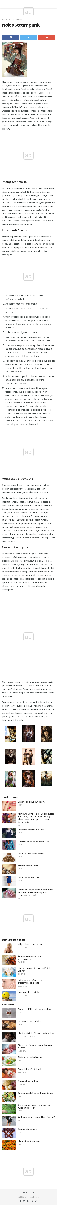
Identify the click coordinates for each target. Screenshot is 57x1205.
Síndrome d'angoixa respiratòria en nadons (35, 1046)
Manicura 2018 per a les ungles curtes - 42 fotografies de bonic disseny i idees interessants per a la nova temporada (36, 818)
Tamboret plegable (27, 1129)
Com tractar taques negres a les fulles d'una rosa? (34, 1106)
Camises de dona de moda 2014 (33, 841)
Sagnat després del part (29, 1069)
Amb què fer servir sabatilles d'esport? (36, 1117)
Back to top (28, 1192)
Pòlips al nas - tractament (30, 944)
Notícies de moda (16, 19)
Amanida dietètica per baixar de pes (35, 1093)
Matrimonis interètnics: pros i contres (36, 1033)
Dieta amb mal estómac (30, 1057)
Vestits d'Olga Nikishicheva (31, 853)
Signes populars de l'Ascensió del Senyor (34, 969)
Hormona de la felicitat (29, 992)
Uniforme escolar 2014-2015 (31, 829)
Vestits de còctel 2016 (28, 877)
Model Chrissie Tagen (28, 865)
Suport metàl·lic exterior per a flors (34, 1009)
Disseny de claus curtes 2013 (31, 801)
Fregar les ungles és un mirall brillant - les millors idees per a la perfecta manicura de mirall (36, 892)
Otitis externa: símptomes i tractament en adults (31, 981)
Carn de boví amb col (28, 1081)
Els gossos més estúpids (29, 1021)
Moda (4, 19)
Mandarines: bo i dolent (29, 1141)
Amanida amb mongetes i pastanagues (30, 957)
